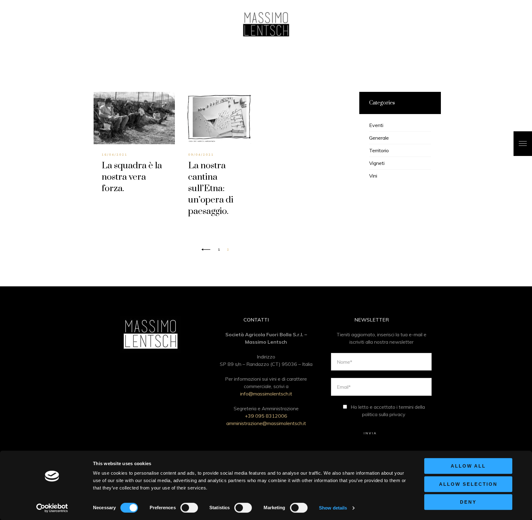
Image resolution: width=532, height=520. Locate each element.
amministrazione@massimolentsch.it (266, 423)
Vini (373, 176)
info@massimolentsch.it (266, 394)
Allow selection (468, 484)
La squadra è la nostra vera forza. (132, 177)
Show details (333, 507)
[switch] (189, 508)
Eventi (376, 125)
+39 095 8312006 (266, 416)
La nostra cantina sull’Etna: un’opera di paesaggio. (210, 188)
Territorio (379, 150)
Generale (379, 138)
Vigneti (377, 163)
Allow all (468, 466)
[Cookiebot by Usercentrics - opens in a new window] (52, 508)
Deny (468, 502)
